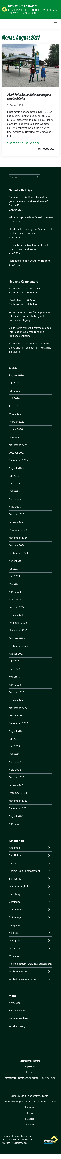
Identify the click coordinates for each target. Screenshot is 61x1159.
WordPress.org (17, 1026)
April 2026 (15, 406)
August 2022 (16, 731)
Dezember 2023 (18, 622)
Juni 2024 (14, 576)
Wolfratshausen (18, 971)
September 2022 (18, 723)
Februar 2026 (16, 421)
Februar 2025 (16, 514)
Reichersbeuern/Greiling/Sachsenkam (30, 963)
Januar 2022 (16, 785)
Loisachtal (14, 948)
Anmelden (15, 1002)
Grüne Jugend (24, 142)
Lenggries (14, 940)
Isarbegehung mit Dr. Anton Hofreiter (30, 260)
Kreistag (35, 142)
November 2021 (18, 800)
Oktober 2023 (17, 638)
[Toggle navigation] (55, 23)
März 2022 (15, 769)
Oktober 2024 (17, 545)
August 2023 (16, 653)
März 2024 (15, 599)
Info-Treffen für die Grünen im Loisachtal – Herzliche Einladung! (30, 347)
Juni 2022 (14, 746)
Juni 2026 (14, 390)
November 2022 (18, 708)
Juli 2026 (14, 383)
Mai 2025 (14, 491)
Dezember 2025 (18, 437)
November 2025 (18, 445)
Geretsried (15, 901)
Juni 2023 (14, 669)
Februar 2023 (16, 692)
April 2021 (15, 824)
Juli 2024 (14, 568)
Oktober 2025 (17, 452)
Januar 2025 (16, 522)
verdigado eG (20, 1142)
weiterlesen (46, 149)
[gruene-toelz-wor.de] (4, 9)
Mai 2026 (14, 398)
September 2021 (18, 808)
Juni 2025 (14, 483)
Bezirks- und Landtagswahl (24, 871)
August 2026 (16, 375)
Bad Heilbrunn (17, 855)
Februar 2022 (16, 777)
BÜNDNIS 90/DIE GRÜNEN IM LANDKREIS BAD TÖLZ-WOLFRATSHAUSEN (33, 11)
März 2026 (15, 414)
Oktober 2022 (17, 715)
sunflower (24, 1139)
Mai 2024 (14, 584)
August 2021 (16, 816)
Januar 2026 (16, 429)
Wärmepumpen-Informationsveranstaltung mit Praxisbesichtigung (30, 316)
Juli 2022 (14, 738)
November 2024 (18, 537)
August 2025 (16, 468)
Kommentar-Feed (19, 1018)
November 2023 (18, 630)
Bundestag (15, 878)
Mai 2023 (14, 677)
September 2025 (18, 460)
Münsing (14, 956)
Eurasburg (15, 894)
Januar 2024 (16, 615)
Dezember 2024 (18, 530)
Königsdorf (15, 925)
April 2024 (15, 591)
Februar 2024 (16, 607)
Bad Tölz (14, 863)
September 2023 (18, 646)
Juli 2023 (14, 661)
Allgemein (12, 142)
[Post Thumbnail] (30, 65)
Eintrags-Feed (17, 1010)
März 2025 (15, 506)
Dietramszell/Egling (20, 886)
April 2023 (15, 684)
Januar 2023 (16, 700)
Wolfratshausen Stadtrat (23, 979)
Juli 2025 (14, 475)
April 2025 (15, 499)
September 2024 (18, 553)
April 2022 (15, 762)
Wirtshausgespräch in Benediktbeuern (31, 217)
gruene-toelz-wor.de (23, 6)
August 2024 (16, 561)
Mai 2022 (14, 754)
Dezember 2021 (18, 793)
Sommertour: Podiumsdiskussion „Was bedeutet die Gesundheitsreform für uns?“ (30, 201)
